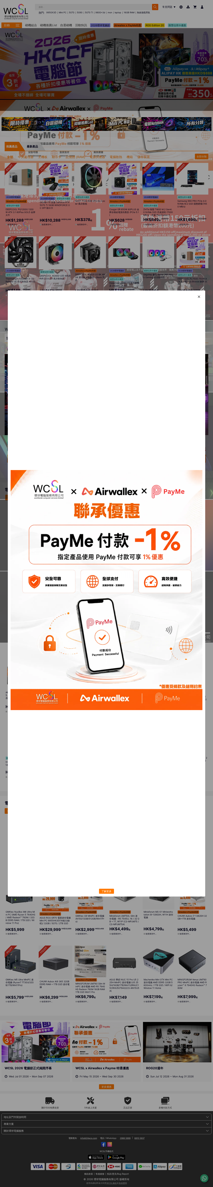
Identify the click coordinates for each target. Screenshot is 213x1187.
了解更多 (106, 891)
